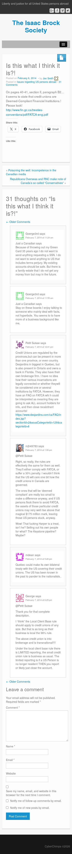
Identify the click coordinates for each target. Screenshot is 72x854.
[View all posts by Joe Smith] (56, 78)
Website (11, 773)
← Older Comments (18, 222)
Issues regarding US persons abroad (36, 82)
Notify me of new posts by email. (30, 808)
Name (10, 746)
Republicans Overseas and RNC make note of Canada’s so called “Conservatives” (38, 181)
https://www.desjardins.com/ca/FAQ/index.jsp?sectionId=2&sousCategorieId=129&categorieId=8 (39, 420)
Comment (13, 707)
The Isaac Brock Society (36, 26)
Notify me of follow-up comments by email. (36, 801)
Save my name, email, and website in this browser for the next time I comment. (31, 793)
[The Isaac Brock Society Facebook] (57, 10)
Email (10, 760)
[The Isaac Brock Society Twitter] (68, 10)
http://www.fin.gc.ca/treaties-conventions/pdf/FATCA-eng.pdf (27, 112)
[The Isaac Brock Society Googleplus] (52, 10)
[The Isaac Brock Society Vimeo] (62, 10)
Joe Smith (48, 78)
